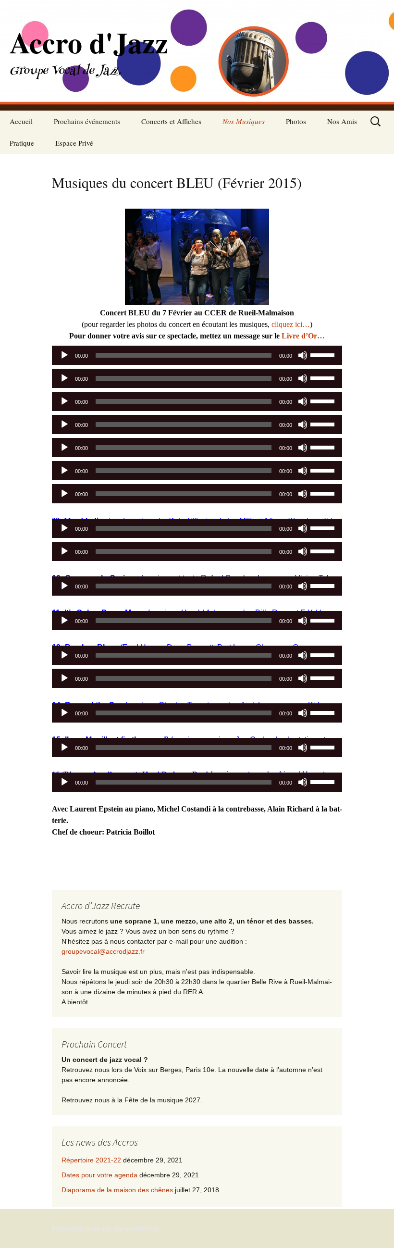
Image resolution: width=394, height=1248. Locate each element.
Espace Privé (74, 143)
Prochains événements (87, 121)
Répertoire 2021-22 (91, 1160)
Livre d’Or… (303, 336)
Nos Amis (342, 121)
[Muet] (303, 355)
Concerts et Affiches (171, 121)
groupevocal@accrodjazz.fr (103, 951)
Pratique (22, 143)
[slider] (323, 354)
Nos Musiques (243, 121)
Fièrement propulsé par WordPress (105, 1228)
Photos (296, 121)
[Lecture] (64, 355)
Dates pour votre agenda (99, 1175)
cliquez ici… (290, 324)
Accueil (21, 121)
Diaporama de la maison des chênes (117, 1190)
